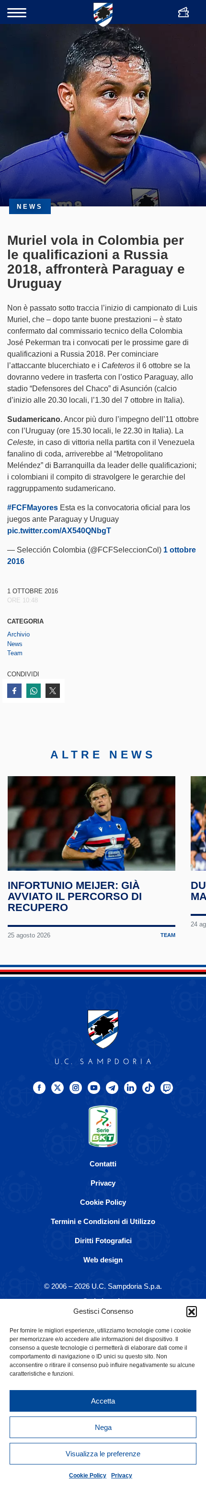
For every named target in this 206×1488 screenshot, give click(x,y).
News (15, 644)
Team (15, 653)
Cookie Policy (87, 1475)
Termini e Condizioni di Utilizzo (103, 1221)
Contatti (103, 1164)
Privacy (121, 1475)
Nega (103, 1427)
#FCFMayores (32, 508)
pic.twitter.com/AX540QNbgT (59, 531)
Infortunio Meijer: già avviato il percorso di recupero (75, 896)
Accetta (103, 1401)
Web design (103, 1260)
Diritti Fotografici (103, 1240)
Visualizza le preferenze (103, 1454)
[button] (191, 1311)
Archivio (18, 634)
